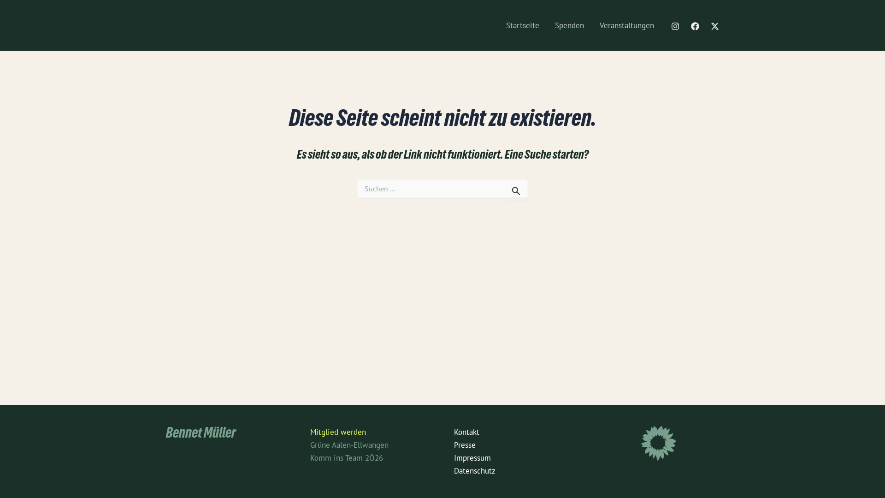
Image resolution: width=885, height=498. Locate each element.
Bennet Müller (201, 434)
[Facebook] (695, 26)
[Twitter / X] (715, 26)
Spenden (569, 25)
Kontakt (466, 432)
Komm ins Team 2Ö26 (346, 458)
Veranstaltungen (627, 25)
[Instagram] (675, 26)
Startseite (522, 25)
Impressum (472, 458)
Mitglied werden (338, 432)
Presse (465, 445)
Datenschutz (475, 471)
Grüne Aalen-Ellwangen (349, 445)
